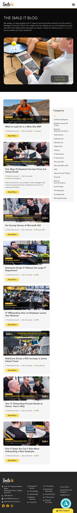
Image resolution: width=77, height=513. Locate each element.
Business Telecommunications (61, 130)
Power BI (57, 177)
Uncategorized (59, 194)
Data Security (58, 142)
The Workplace (59, 190)
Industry (38, 131)
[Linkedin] (3, 505)
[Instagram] (12, 505)
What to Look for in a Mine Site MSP (23, 126)
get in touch (65, 28)
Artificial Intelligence (14, 178)
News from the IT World (62, 173)
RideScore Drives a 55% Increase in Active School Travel (26, 360)
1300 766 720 (59, 79)
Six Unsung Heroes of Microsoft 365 (23, 225)
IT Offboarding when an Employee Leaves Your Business (25, 314)
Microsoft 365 (40, 230)
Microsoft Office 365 (61, 166)
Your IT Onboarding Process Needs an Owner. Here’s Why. (24, 405)
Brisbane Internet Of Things (61, 124)
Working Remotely (60, 198)
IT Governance (59, 158)
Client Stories (40, 366)
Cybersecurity (58, 139)
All (55, 116)
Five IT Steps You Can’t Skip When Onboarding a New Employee (22, 450)
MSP (37, 275)
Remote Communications (60, 182)
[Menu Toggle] (73, 4)
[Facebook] (7, 505)
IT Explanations (59, 154)
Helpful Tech (58, 146)
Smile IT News (58, 187)
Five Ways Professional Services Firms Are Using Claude (25, 170)
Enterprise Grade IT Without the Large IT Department (25, 269)
